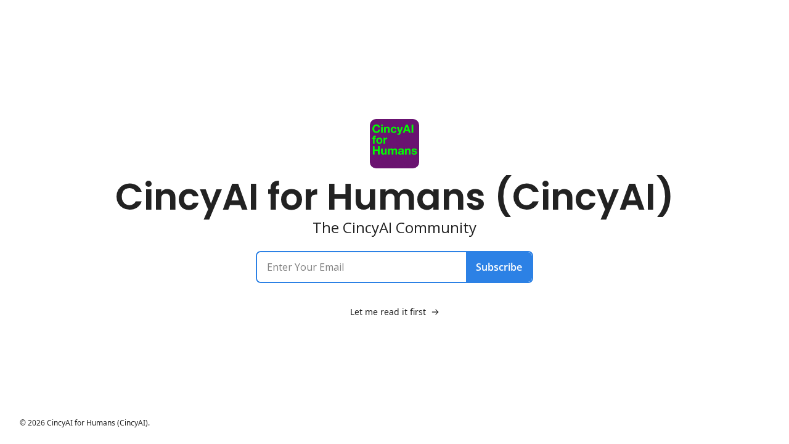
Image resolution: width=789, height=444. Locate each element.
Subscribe (499, 267)
